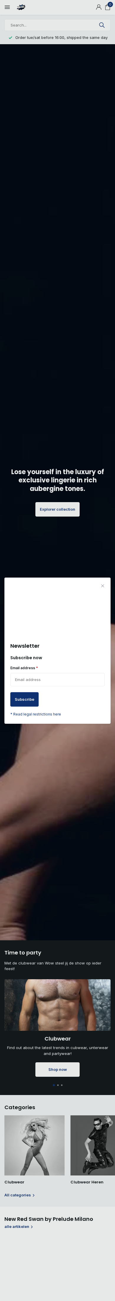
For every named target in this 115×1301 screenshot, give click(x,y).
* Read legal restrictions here (35, 714)
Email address (24, 667)
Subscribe (24, 699)
